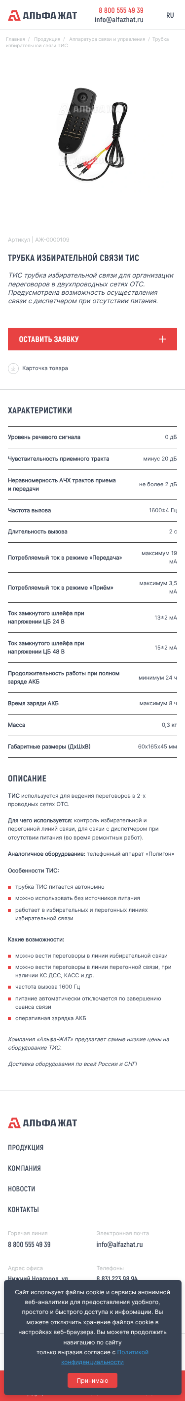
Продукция (26, 1147)
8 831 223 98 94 (116, 1278)
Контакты (23, 1209)
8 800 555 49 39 (121, 9)
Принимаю (93, 1380)
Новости (22, 1188)
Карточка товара (45, 368)
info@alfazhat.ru (119, 19)
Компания (24, 1167)
